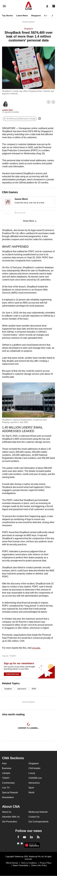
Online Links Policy (39, 865)
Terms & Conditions (29, 863)
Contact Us (33, 817)
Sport (31, 787)
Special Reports (10, 792)
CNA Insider (34, 768)
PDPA (34, 689)
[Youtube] (24, 837)
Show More (28, 221)
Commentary (8, 783)
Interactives (34, 783)
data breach (21, 689)
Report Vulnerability (20, 865)
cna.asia (36, 648)
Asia (46, 15)
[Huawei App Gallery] (32, 845)
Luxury (31, 773)
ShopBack (8, 689)
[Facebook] (18, 837)
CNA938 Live (35, 778)
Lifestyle (6, 773)
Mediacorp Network (38, 812)
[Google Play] (18, 844)
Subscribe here (12, 674)
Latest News (22, 15)
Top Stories (7, 15)
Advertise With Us (11, 817)
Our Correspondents (38, 821)
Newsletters (8, 797)
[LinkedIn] (31, 837)
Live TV (6, 787)
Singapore (36, 15)
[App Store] (22, 844)
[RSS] (38, 837)
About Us (6, 812)
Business (6, 768)
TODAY (6, 778)
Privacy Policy (45, 863)
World (31, 792)
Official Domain (12, 863)
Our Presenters (9, 821)
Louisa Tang (7, 110)
